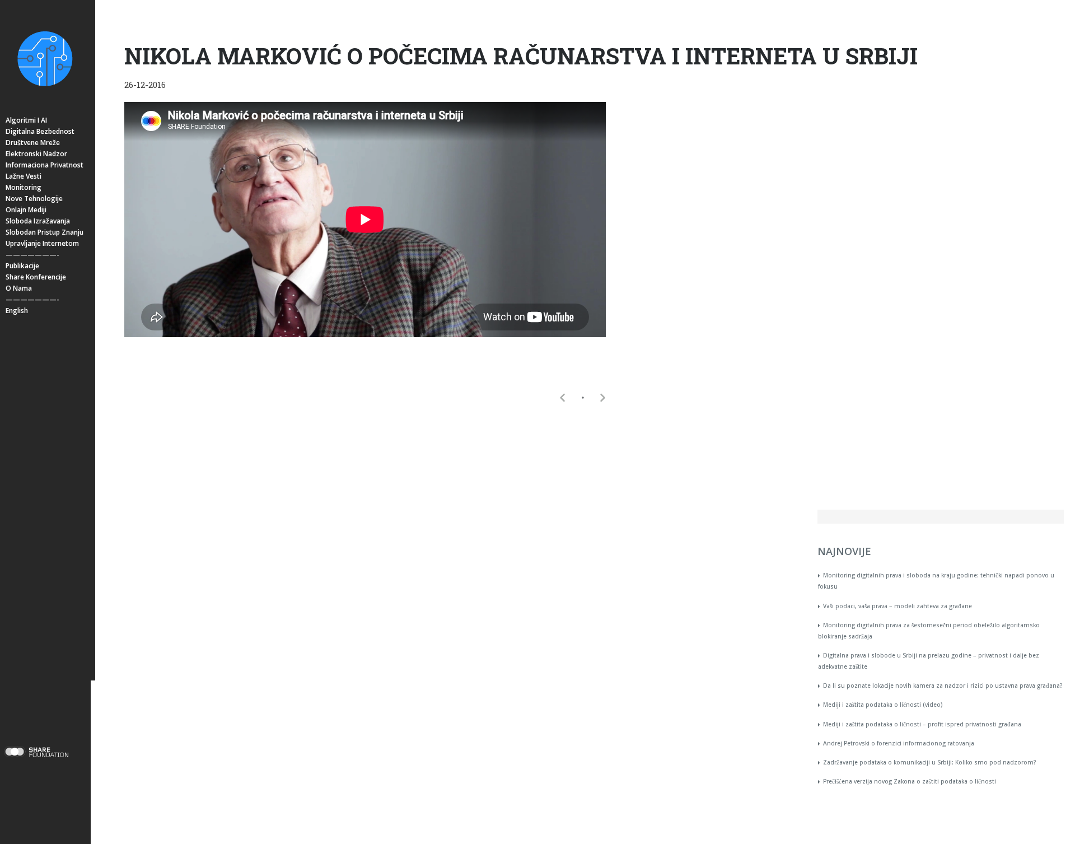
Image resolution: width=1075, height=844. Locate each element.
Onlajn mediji (26, 210)
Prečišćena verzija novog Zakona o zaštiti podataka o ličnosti (909, 781)
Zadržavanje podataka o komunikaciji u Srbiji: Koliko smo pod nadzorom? (929, 762)
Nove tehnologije (34, 198)
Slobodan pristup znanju (44, 232)
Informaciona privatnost (44, 165)
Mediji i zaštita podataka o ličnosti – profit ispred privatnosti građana (922, 724)
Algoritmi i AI (26, 120)
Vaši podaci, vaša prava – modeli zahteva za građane (897, 606)
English (17, 310)
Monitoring (23, 187)
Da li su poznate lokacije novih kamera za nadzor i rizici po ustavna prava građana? (943, 685)
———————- (32, 254)
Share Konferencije (36, 277)
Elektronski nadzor (36, 153)
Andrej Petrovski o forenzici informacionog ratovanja (898, 743)
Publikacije (22, 266)
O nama (19, 288)
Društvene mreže (33, 142)
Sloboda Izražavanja (38, 221)
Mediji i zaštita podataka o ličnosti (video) (882, 704)
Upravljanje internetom (42, 243)
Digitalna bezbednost (40, 131)
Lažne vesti (23, 176)
